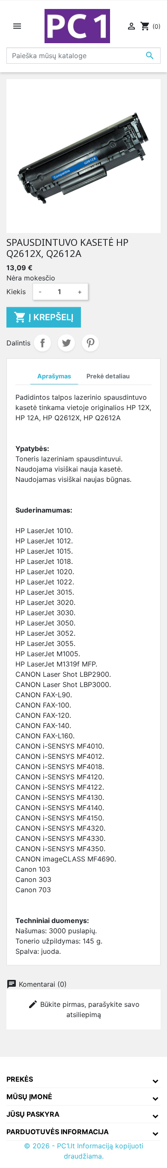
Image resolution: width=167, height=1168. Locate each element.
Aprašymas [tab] (54, 376)
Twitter (66, 342)
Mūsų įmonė (29, 1096)
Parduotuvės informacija (57, 1131)
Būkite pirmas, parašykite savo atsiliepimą (84, 1009)
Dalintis (42, 342)
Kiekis (16, 291)
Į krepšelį (44, 317)
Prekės (19, 1079)
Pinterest (90, 342)
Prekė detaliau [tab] (108, 376)
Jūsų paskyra (33, 1114)
